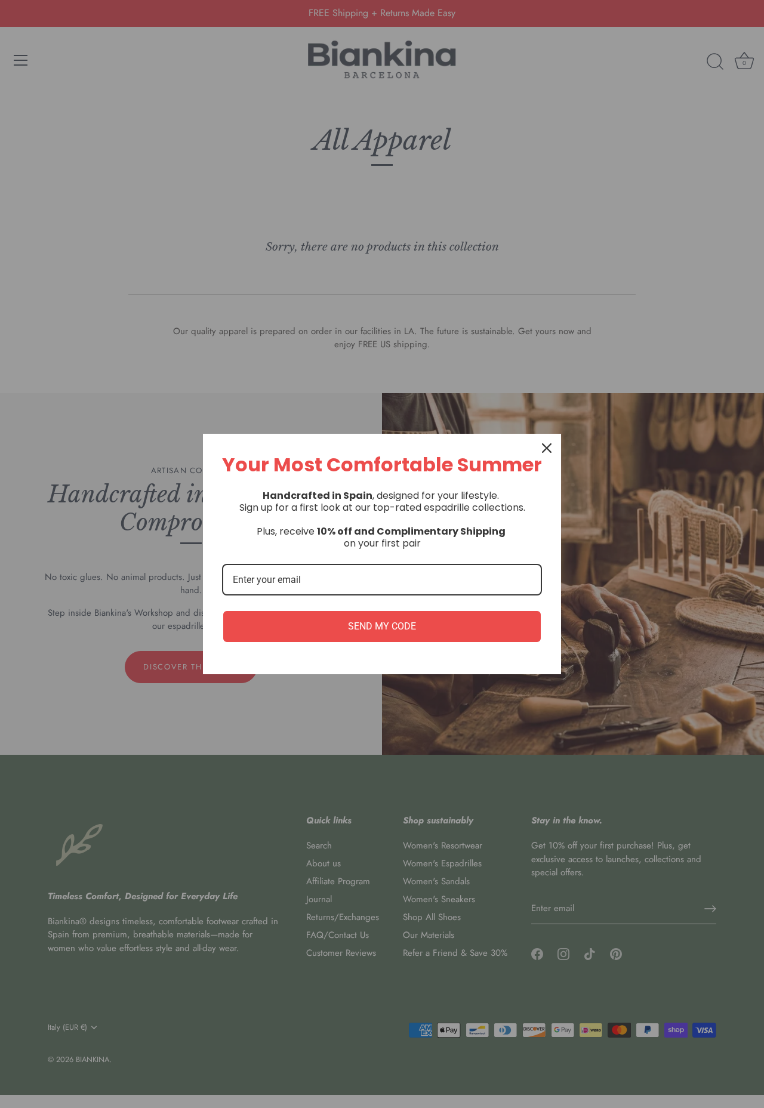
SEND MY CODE (382, 626)
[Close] (546, 448)
